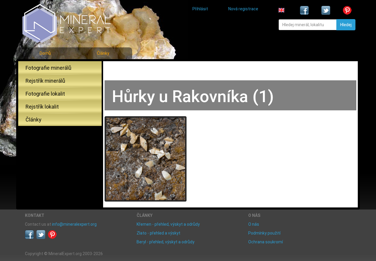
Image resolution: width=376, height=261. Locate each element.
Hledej (346, 24)
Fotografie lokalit (45, 94)
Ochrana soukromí (265, 242)
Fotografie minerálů (48, 68)
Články (103, 53)
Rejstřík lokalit (42, 107)
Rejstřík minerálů (45, 81)
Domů (45, 53)
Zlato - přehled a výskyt (158, 233)
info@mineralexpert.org (74, 224)
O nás (253, 224)
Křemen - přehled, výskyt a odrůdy (168, 224)
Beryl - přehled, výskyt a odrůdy (165, 242)
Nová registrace (243, 8)
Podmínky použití (264, 233)
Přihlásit (200, 8)
